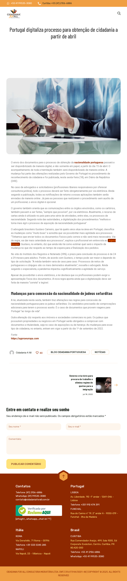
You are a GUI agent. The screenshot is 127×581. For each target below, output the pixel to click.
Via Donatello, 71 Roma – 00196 (32, 540)
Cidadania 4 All (23, 352)
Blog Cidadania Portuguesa (68, 352)
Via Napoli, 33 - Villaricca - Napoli (33, 553)
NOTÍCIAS (100, 352)
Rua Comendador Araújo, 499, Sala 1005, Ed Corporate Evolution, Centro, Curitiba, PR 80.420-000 (93, 544)
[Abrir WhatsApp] (119, 573)
